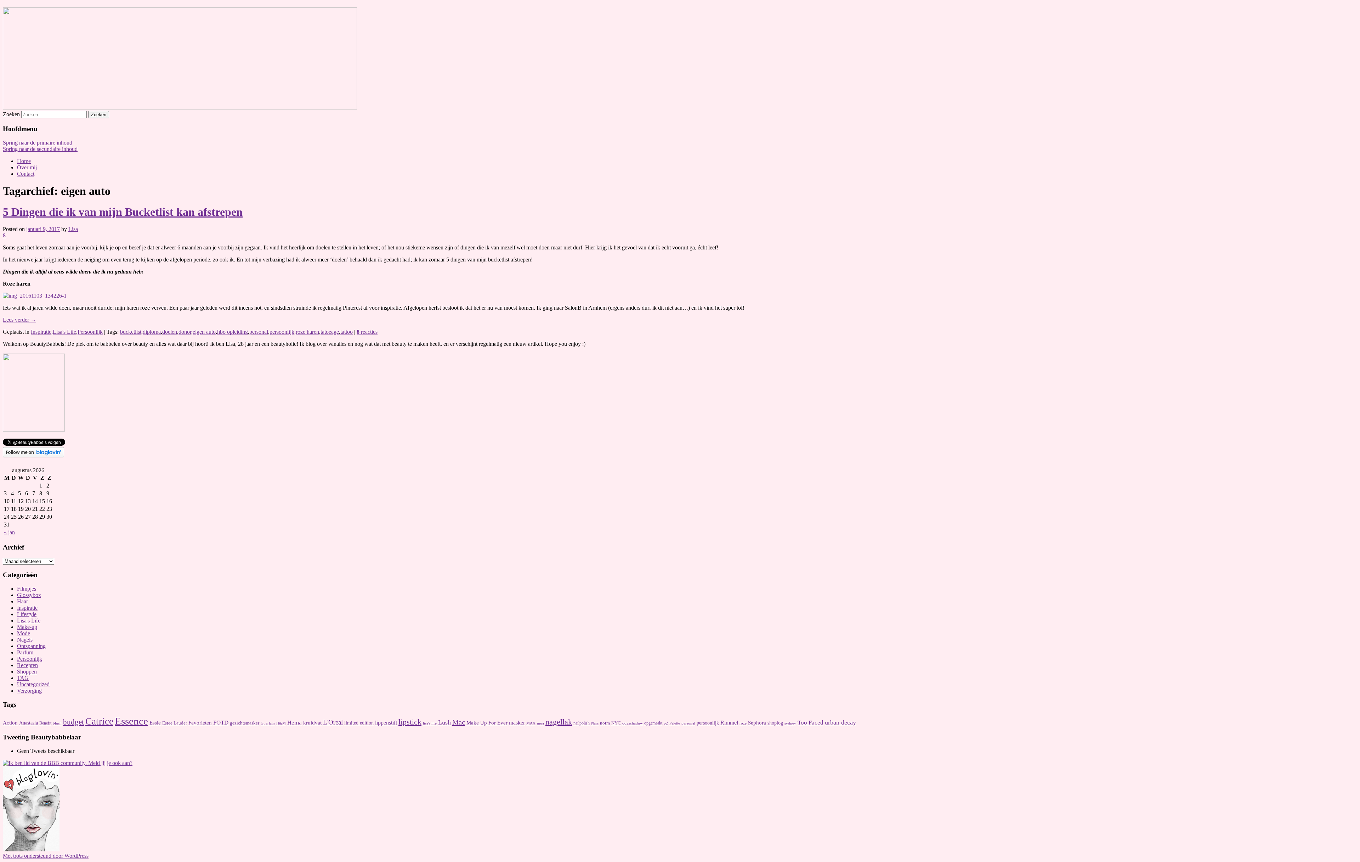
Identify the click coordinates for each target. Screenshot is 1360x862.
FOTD (220, 722)
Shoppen (27, 672)
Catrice (99, 721)
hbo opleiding (232, 332)
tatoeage (330, 332)
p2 (666, 723)
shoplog (775, 723)
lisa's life (430, 723)
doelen (169, 332)
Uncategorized (33, 684)
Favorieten (200, 723)
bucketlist (130, 332)
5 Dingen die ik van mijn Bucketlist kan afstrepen (123, 211)
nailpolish (581, 723)
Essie (155, 723)
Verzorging (29, 691)
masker (517, 723)
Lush (444, 722)
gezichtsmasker (244, 723)
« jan (9, 532)
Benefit (45, 723)
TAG (23, 678)
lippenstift (386, 723)
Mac (458, 722)
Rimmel (729, 723)
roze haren (307, 332)
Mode (23, 633)
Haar (22, 601)
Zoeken (11, 114)
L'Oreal (333, 722)
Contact (25, 174)
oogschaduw (632, 723)
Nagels (25, 640)
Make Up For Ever (487, 723)
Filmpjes (26, 589)
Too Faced (810, 722)
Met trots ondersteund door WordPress (46, 856)
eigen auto (204, 332)
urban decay (840, 722)
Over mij (27, 167)
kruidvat (312, 723)
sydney (790, 723)
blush (57, 723)
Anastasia (28, 723)
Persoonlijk (90, 332)
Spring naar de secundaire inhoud (40, 149)
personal (258, 332)
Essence (131, 721)
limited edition (359, 723)
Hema (294, 722)
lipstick (409, 721)
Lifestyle (26, 614)
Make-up (27, 627)
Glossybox (29, 595)
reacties (367, 332)
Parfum (25, 652)
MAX (531, 723)
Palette (674, 723)
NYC (616, 723)
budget (73, 722)
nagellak (558, 722)
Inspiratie (41, 332)
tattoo (346, 332)
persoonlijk (282, 332)
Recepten (27, 665)
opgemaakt (653, 723)
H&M (281, 723)
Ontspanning (31, 646)
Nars (595, 723)
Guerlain (268, 723)
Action (10, 723)
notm (605, 723)
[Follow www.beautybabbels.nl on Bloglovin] (33, 455)
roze (743, 723)
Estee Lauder (174, 723)
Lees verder (19, 320)
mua (540, 723)
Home (24, 161)
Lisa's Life (64, 332)
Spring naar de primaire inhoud (37, 143)
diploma (152, 332)
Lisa (73, 229)
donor (184, 332)
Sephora (757, 723)
